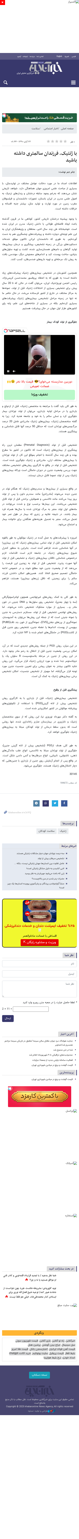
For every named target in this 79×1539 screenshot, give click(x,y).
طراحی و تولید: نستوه (38, 1411)
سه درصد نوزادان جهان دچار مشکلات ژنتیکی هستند (40, 853)
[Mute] (14, 371)
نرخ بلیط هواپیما (52, 1358)
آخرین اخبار (67, 1034)
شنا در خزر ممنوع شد (63, 1050)
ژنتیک (63, 831)
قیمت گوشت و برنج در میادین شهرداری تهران (52, 1065)
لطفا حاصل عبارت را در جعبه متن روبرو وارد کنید (50, 1003)
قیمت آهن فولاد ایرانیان (62, 1349)
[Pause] (8, 371)
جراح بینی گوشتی (51, 1345)
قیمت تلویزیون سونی (26, 1341)
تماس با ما (40, 56)
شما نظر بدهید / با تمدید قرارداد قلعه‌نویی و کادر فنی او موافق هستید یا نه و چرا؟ (29, 1277)
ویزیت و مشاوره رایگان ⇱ (39, 942)
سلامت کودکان (47, 831)
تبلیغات (25, 56)
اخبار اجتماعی (51, 129)
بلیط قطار (70, 1353)
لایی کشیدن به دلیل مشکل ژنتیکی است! (45, 868)
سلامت (35, 129)
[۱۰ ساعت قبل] (67, 1292)
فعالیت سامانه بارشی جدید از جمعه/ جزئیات (52, 1060)
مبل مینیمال (68, 1345)
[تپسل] (4, 115)
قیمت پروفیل (56, 1353)
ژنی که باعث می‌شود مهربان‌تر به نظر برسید (44, 873)
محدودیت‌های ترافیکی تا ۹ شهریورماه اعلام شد (51, 1055)
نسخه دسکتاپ (39, 1375)
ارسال (8, 1018)
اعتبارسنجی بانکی (38, 1349)
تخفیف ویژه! (39, 394)
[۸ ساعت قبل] (67, 1280)
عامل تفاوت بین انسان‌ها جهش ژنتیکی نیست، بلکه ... (39, 863)
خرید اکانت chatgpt (20, 1353)
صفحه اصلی (67, 129)
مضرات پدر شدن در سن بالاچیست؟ (48, 879)
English (59, 56)
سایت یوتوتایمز (40, 1353)
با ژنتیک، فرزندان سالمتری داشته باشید (45, 157)
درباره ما (32, 56)
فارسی (74, 56)
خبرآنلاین (39, 68)
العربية (67, 56)
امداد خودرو (68, 1358)
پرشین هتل (34, 1345)
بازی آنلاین (45, 1341)
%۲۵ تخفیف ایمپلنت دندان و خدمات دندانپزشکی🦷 (40, 928)
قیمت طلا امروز (19, 1349)
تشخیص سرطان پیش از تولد (51, 858)
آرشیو (19, 56)
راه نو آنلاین (58, 1341)
